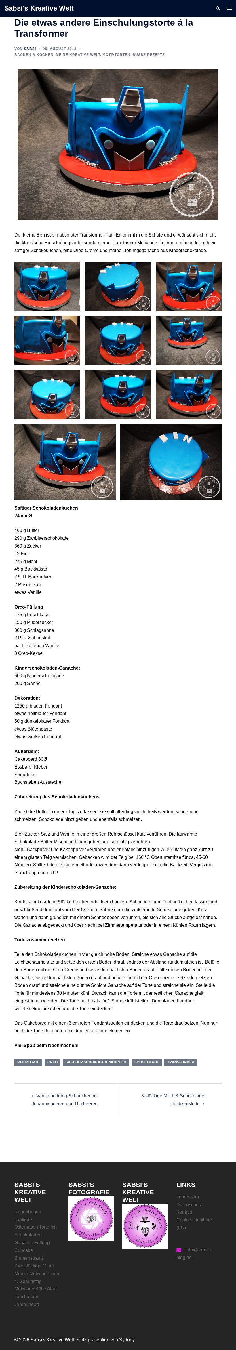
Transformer (180, 1062)
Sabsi (30, 49)
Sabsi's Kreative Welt (39, 8)
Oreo (52, 1062)
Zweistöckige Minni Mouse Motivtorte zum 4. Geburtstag (36, 1273)
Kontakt (184, 1212)
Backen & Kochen (34, 55)
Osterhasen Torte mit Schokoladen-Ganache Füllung (35, 1235)
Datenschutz (189, 1204)
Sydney (127, 1339)
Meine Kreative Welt (78, 55)
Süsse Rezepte (149, 55)
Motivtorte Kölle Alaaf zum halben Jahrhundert (36, 1296)
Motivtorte (28, 1062)
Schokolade (146, 1062)
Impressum (187, 1196)
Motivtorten (116, 55)
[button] (217, 8)
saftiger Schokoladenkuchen (96, 1062)
